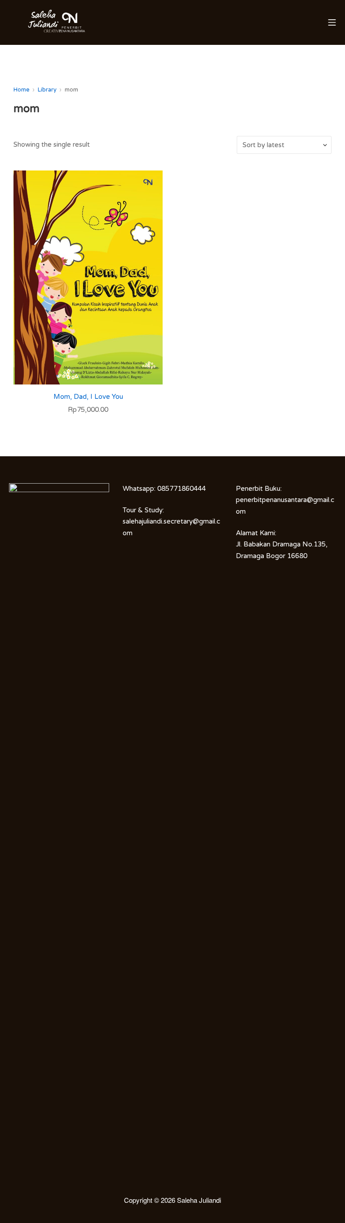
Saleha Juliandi (199, 1200)
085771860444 (181, 489)
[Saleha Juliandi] (31, 22)
